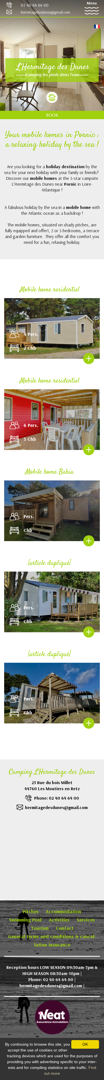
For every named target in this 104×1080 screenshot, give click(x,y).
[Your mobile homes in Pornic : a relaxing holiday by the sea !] (52, 69)
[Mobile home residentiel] (88, 358)
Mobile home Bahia (49, 472)
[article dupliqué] (49, 563)
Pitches (31, 911)
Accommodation (63, 911)
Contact (64, 928)
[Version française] (97, 26)
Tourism (40, 928)
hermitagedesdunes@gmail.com (45, 12)
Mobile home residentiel (49, 290)
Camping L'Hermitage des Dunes (52, 772)
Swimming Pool (25, 920)
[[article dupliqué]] (88, 632)
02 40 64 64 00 (35, 5)
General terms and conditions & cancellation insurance (52, 940)
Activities (59, 920)
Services (86, 920)
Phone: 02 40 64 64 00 (56, 798)
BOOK (52, 115)
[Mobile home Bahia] (88, 540)
